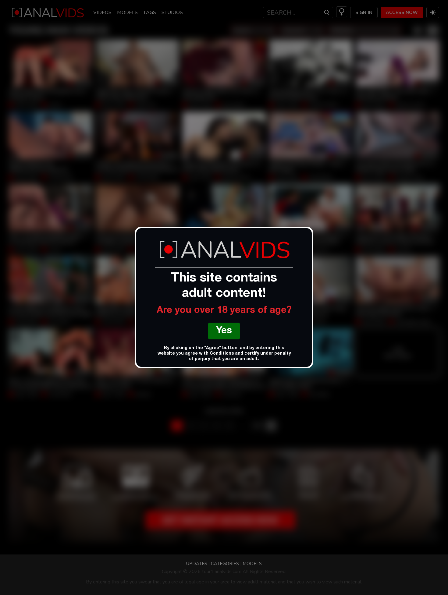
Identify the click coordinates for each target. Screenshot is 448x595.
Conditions (222, 354)
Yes (224, 331)
